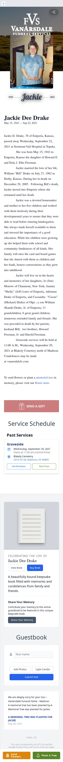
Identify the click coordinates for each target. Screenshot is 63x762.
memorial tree (44, 377)
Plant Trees (44, 466)
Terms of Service (41, 747)
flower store (42, 383)
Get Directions (19, 466)
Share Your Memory (22, 620)
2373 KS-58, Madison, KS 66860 (31, 459)
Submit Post (31, 677)
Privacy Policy (22, 747)
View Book (16, 567)
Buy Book (35, 567)
